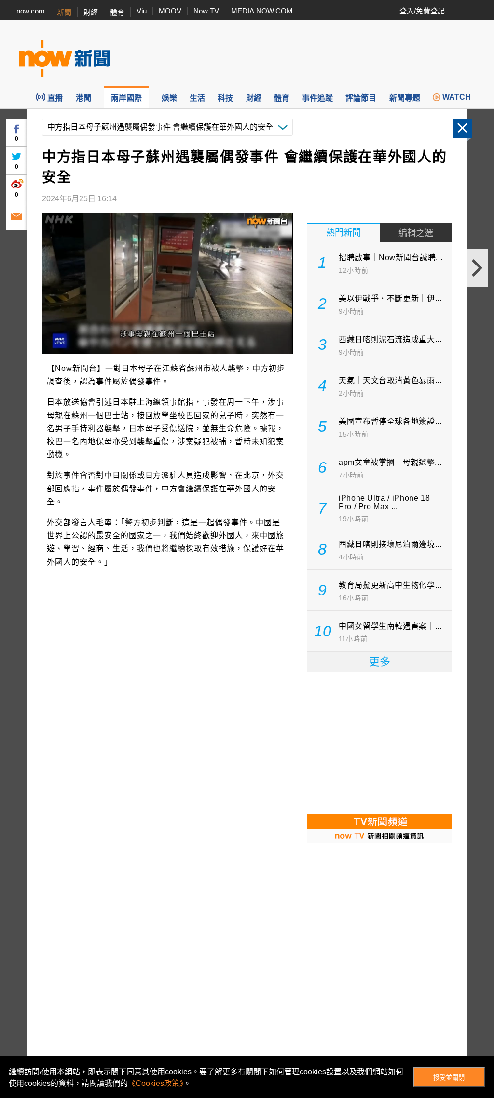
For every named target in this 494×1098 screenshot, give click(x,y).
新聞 (64, 12)
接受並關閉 (449, 1077)
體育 (117, 12)
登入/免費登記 (422, 11)
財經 (90, 12)
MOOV (170, 11)
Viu (142, 11)
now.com (30, 11)
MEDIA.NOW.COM (262, 11)
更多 (379, 662)
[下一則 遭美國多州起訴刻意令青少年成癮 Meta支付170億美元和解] (477, 268)
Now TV (206, 11)
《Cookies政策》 (155, 1083)
